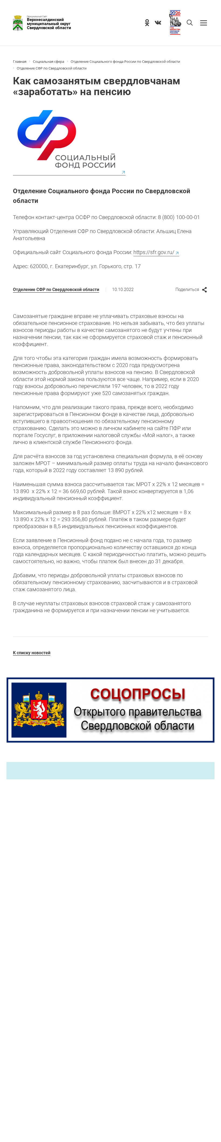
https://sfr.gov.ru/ (153, 252)
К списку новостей (31, 652)
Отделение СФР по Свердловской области (56, 289)
